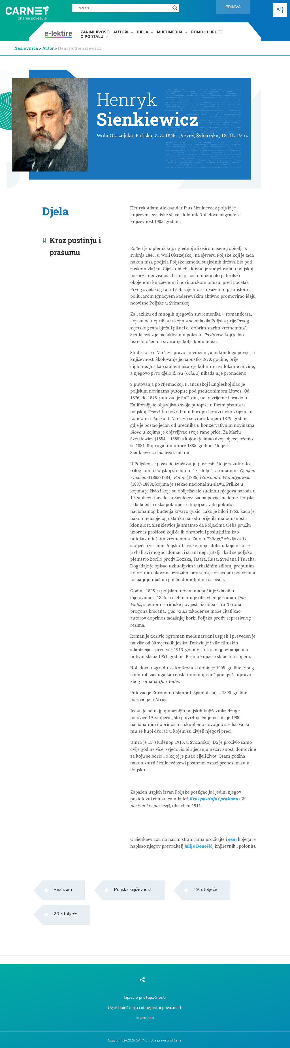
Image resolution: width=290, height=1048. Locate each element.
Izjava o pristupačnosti (145, 997)
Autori (120, 32)
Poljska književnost (133, 889)
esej (232, 839)
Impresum (145, 1017)
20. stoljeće (65, 914)
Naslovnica (26, 48)
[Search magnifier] (175, 8)
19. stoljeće (205, 889)
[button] (280, 10)
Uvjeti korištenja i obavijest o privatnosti (145, 1007)
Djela (142, 32)
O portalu (91, 37)
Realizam (63, 889)
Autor (48, 48)
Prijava (233, 7)
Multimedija (170, 32)
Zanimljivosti (95, 32)
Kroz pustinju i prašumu (75, 246)
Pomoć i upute (207, 32)
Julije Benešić (198, 846)
